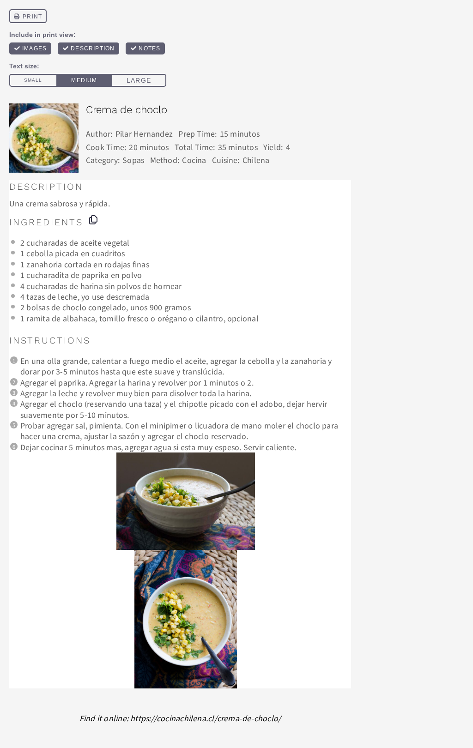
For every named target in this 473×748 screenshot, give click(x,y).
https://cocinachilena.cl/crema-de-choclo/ (205, 718)
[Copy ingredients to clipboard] (93, 219)
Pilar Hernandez (144, 133)
